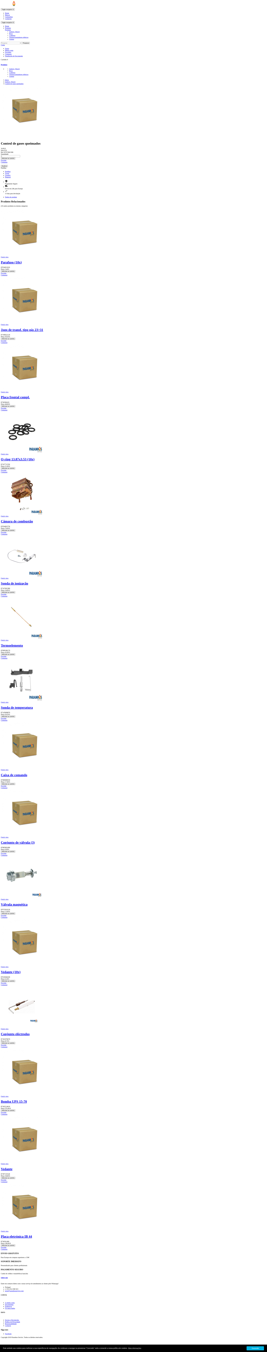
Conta (3, 45)
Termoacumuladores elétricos (18, 37)
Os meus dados (10, 1308)
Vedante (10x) (11, 972)
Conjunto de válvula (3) (18, 842)
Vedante (6, 1169)
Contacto (8, 1326)
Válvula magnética (14, 904)
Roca (11, 34)
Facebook (8, 1334)
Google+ (8, 175)
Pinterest (8, 177)
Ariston (11, 39)
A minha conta (10, 1303)
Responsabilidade (11, 1324)
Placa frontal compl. (15, 397)
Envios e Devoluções (12, 1320)
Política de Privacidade (12, 1322)
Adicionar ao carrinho (8, 158)
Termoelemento (12, 645)
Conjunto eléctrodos (15, 1034)
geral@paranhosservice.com (14, 1291)
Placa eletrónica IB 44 (16, 1236)
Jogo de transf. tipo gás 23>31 (22, 330)
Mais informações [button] (134, 1348)
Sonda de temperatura (17, 707)
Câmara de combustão (17, 521)
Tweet (7, 173)
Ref (2, 152)
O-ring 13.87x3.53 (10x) (18, 459)
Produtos (8, 30)
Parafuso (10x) (11, 262)
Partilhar (8, 171)
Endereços (8, 1306)
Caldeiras (12, 35)
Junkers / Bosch (14, 32)
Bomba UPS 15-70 (14, 1101)
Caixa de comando (14, 775)
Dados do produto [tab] (11, 197)
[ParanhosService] (9, 7)
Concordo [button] (255, 1348)
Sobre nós (4, 1278)
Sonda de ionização (14, 583)
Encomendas (9, 1304)
